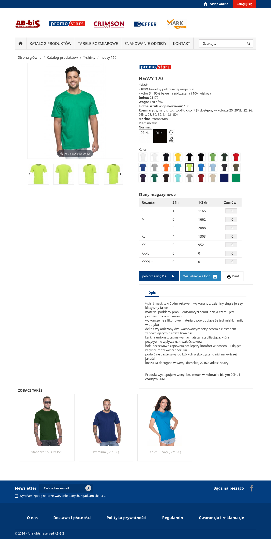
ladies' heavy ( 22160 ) (164, 452)
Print (232, 276)
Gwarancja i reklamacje (221, 517)
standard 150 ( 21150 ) (47, 452)
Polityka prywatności (126, 517)
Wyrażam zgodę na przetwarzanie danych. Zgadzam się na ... (62, 496)
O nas (32, 517)
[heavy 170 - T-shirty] (38, 174)
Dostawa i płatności (72, 517)
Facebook (251, 488)
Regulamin (172, 517)
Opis (152, 292)
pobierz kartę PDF (158, 276)
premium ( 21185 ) (106, 452)
